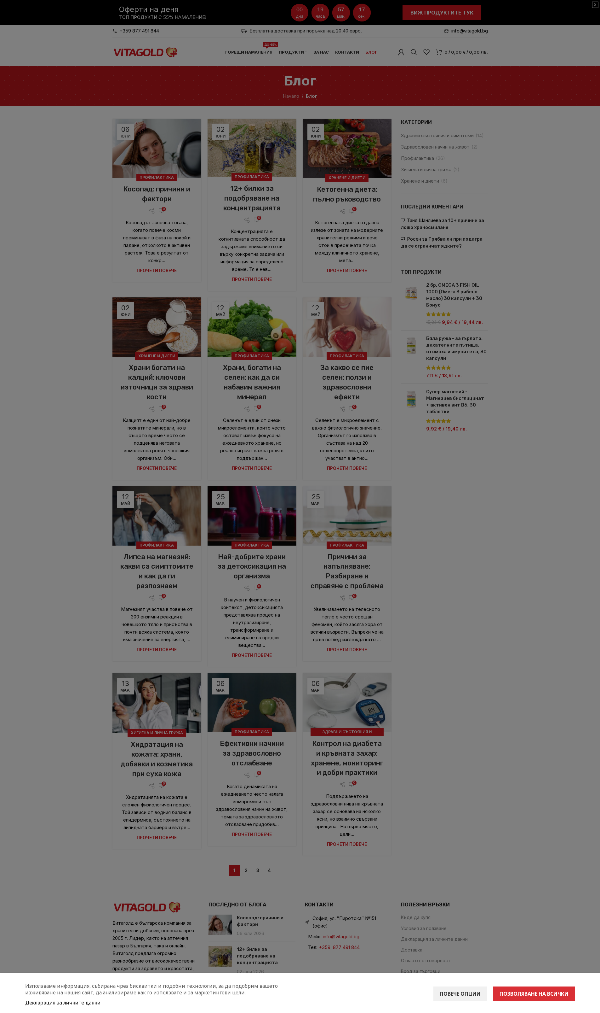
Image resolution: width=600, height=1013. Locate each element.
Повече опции (460, 993)
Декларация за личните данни (62, 1002)
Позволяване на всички (534, 993)
